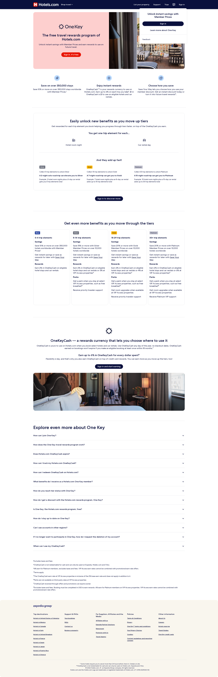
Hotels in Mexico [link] (39, 622)
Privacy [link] (129, 622)
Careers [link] (161, 622)
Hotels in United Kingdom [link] (42, 634)
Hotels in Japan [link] (39, 646)
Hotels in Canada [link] (39, 626)
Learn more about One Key (163, 30)
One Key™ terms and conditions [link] (139, 626)
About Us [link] (161, 618)
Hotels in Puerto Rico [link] (41, 651)
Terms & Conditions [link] (134, 618)
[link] (163, 39)
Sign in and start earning (109, 366)
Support (156, 4)
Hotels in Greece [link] (39, 655)
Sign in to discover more (109, 198)
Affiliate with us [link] (102, 620)
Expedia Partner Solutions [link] (105, 625)
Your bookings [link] (70, 618)
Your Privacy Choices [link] (134, 630)
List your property (141, 4)
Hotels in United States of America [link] (46, 618)
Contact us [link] (69, 626)
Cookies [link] (130, 634)
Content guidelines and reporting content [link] (139, 639)
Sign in (182, 4)
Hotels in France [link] (39, 638)
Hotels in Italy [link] (38, 630)
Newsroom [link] (100, 629)
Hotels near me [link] (164, 626)
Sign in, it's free (71, 54)
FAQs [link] (66, 622)
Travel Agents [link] (101, 637)
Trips (167, 4)
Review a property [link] (71, 630)
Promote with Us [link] (102, 633)
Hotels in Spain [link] (38, 642)
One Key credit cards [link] (166, 634)
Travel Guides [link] (163, 630)
